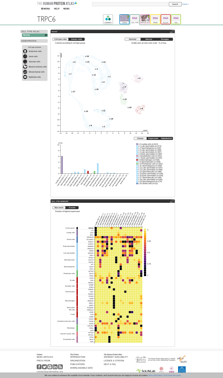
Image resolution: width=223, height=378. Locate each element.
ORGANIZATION (77, 361)
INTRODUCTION (77, 357)
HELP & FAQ (110, 364)
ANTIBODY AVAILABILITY (116, 357)
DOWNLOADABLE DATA (81, 368)
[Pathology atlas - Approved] (145, 16)
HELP (56, 8)
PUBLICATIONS (77, 364)
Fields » (185, 4)
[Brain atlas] (155, 16)
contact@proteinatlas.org (50, 371)
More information (155, 375)
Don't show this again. (172, 375)
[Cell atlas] (176, 16)
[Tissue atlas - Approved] (124, 16)
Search (175, 4)
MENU (47, 8)
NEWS (66, 8)
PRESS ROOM (43, 361)
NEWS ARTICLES (45, 357)
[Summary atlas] (111, 16)
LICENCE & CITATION (114, 361)
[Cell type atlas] (135, 16)
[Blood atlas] (166, 16)
